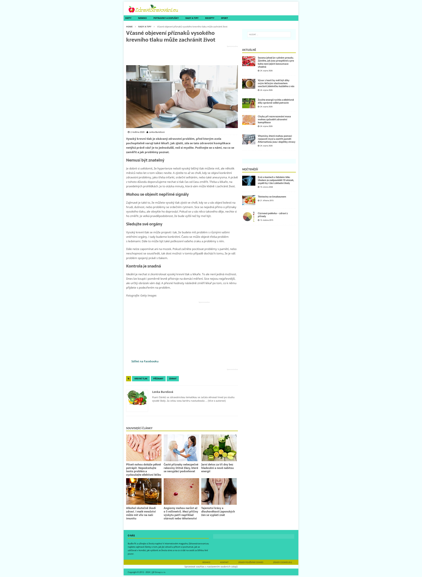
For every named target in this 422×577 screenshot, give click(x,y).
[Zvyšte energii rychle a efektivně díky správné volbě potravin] (248, 103)
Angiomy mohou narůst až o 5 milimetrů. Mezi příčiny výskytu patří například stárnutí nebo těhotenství (181, 513)
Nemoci (142, 17)
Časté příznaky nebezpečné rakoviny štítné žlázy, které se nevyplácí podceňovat (181, 468)
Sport (224, 17)
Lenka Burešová (162, 392)
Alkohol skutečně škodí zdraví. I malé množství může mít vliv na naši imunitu (141, 513)
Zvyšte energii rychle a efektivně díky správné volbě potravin (276, 101)
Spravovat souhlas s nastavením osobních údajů (211, 566)
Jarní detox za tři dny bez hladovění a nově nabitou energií (217, 468)
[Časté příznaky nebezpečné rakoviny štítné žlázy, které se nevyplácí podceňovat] (181, 447)
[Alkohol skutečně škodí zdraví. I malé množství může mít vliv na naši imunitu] (144, 491)
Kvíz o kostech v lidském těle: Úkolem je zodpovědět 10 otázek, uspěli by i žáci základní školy (276, 180)
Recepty (209, 17)
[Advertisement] (182, 55)
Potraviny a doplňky (166, 17)
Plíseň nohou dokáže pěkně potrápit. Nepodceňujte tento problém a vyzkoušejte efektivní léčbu (143, 469)
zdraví (172, 378)
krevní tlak (141, 378)
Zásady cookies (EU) (282, 562)
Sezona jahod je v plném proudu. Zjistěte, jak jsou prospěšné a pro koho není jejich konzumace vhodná (276, 62)
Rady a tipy (191, 17)
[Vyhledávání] (269, 34)
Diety (128, 17)
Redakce (206, 562)
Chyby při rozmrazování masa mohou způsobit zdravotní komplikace (274, 119)
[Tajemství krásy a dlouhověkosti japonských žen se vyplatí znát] (219, 491)
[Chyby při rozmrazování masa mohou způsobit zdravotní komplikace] (248, 120)
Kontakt (224, 562)
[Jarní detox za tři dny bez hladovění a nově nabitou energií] (219, 447)
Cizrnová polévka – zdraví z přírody (273, 215)
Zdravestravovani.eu (199, 543)
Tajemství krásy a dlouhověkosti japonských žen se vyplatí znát (218, 511)
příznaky (158, 378)
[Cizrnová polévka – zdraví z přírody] (248, 217)
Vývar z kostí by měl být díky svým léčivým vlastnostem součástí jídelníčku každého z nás (276, 83)
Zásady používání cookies (250, 562)
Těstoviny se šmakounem (272, 196)
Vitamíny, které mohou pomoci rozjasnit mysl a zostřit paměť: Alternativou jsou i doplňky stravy (276, 139)
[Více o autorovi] (216, 400)
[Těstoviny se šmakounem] (248, 200)
